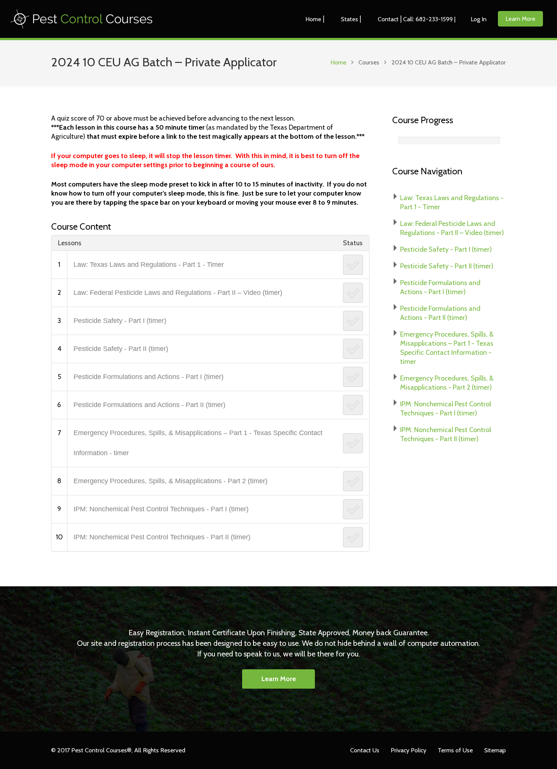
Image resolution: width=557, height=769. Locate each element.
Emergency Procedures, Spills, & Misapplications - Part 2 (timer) (171, 481)
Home (338, 62)
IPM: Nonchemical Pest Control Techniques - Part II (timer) (162, 537)
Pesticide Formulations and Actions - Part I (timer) (149, 377)
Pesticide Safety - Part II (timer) (121, 348)
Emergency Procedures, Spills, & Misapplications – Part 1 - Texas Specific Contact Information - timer (198, 443)
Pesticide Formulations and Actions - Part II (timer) (149, 405)
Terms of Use (455, 750)
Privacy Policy (408, 750)
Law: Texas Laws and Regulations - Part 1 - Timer (149, 264)
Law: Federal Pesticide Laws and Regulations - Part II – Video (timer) (178, 292)
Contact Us (364, 750)
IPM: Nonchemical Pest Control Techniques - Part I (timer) (161, 509)
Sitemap (495, 750)
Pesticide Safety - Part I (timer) (120, 320)
